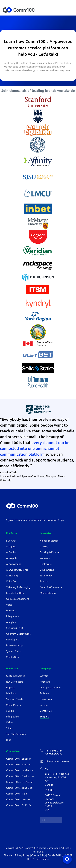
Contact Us (46, 710)
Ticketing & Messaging (18, 587)
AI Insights (11, 558)
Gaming (44, 546)
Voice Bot (11, 581)
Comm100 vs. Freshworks (20, 776)
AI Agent (11, 546)
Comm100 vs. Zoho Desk (19, 787)
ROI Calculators (14, 681)
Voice (9, 604)
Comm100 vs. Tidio (16, 793)
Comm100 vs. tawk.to (18, 799)
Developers (12, 639)
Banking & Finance (50, 552)
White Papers (13, 705)
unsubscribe (50, 70)
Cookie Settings (56, 855)
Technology (46, 575)
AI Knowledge (13, 564)
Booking (10, 610)
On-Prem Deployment (18, 633)
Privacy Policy (63, 62)
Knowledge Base (15, 593)
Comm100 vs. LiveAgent (19, 782)
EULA (31, 859)
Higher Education (49, 540)
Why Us (44, 675)
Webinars (11, 693)
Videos (10, 722)
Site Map (8, 855)
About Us (45, 681)
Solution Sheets (14, 699)
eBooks (10, 710)
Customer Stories (15, 675)
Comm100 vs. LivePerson (20, 770)
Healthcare (46, 564)
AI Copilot (11, 552)
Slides (9, 728)
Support (44, 716)
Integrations (12, 616)
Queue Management (17, 598)
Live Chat (11, 540)
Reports (10, 687)
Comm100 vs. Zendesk (18, 758)
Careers (44, 705)
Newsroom (46, 699)
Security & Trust (14, 627)
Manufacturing (48, 593)
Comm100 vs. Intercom (18, 764)
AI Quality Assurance (17, 569)
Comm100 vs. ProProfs (18, 805)
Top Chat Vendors (16, 734)
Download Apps (15, 645)
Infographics (12, 716)
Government (47, 569)
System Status (13, 651)
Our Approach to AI (50, 687)
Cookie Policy (38, 855)
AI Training (12, 575)
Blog (8, 739)
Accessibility (42, 859)
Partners (44, 693)
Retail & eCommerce (51, 587)
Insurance (45, 558)
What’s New (12, 657)
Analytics (11, 622)
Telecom (44, 581)
